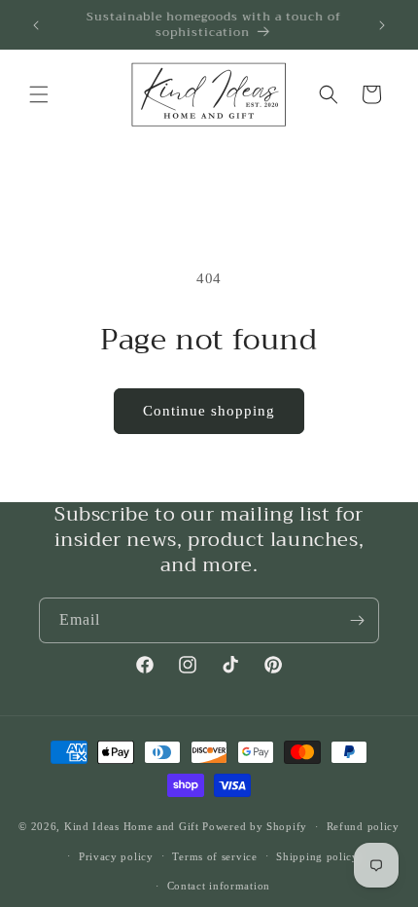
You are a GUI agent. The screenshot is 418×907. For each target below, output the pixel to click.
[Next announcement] (382, 25)
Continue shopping (209, 410)
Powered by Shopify (254, 826)
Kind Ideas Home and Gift (131, 826)
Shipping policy (317, 856)
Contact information (218, 885)
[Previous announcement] (36, 25)
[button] (38, 94)
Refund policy (363, 826)
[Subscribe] (356, 620)
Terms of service (214, 856)
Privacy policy (116, 856)
